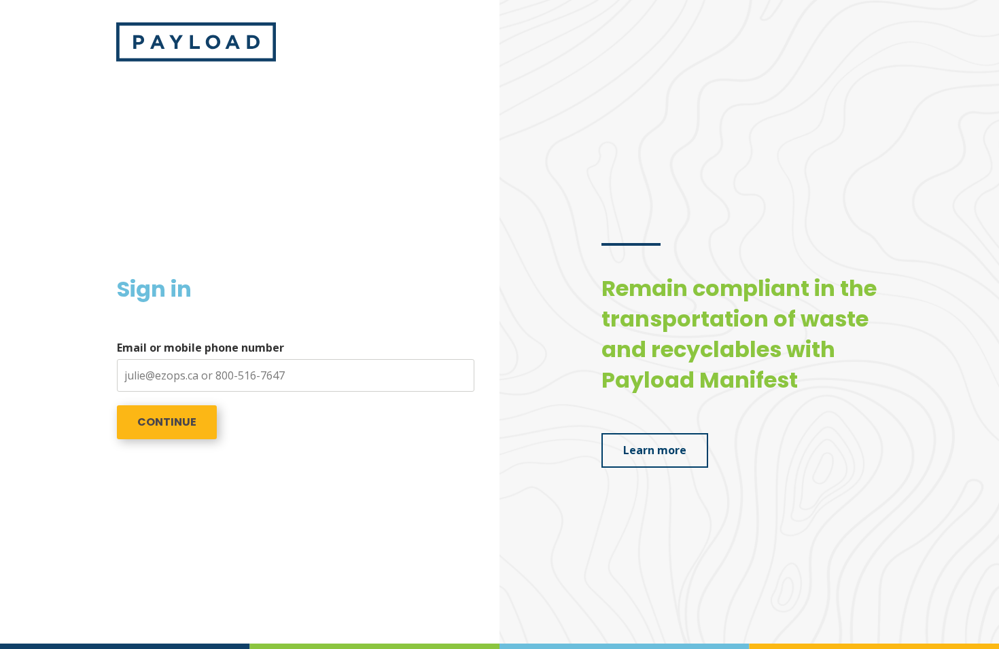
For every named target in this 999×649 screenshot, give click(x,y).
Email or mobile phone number (200, 347)
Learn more (654, 450)
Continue (166, 422)
